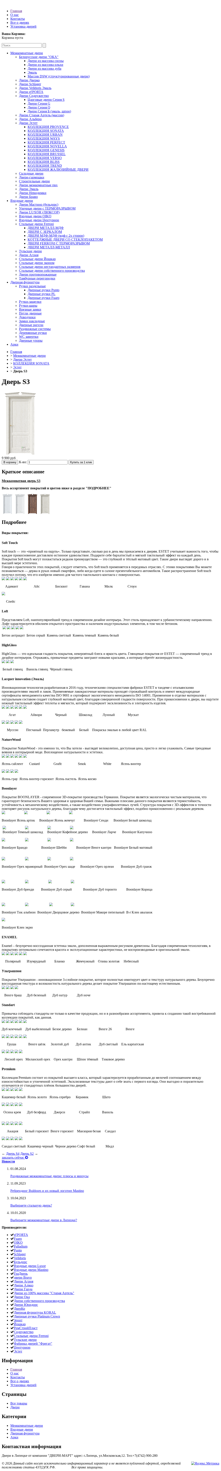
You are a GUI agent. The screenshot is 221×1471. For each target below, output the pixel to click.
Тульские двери (25, 1339)
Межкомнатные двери (29, 355)
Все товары (18, 1403)
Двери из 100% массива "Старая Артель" (44, 1293)
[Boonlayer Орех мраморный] (3, 859)
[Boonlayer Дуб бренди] (3, 882)
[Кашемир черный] (7, 1139)
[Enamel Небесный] (25, 954)
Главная (16, 11)
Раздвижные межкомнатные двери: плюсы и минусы (49, 1176)
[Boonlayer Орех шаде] (26, 859)
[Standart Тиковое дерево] (20, 1052)
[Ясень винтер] (25, 756)
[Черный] (12, 707)
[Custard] (7, 756)
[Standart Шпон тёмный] (16, 1052)
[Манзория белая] (16, 1124)
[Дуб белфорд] (7, 1105)
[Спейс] (3, 594)
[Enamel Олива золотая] (20, 954)
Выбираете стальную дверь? (31, 1205)
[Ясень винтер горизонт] (7, 771)
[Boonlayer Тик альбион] (3, 905)
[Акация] (3, 1124)
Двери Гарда (23, 1289)
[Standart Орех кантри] (12, 1052)
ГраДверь (21, 1273)
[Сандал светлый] (3, 1139)
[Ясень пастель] (12, 771)
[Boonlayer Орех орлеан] (49, 859)
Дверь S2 (27, 1153)
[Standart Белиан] (16, 1022)
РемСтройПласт (26, 1328)
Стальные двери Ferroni (31, 1336)
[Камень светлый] (13, 628)
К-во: (23, 462)
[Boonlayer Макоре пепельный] (51, 905)
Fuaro (18, 1238)
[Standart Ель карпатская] (25, 1037)
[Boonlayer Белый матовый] (71, 840)
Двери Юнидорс (26, 1305)
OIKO (18, 1242)
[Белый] (16, 722)
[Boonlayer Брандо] (3, 840)
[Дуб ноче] (16, 988)
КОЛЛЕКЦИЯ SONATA (31, 363)
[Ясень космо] (16, 771)
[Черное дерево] (12, 1139)
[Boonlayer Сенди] (48, 813)
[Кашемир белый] (3, 1090)
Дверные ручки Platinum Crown (37, 1316)
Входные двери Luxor (30, 1266)
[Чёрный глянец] (12, 662)
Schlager (20, 1254)
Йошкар (20, 1324)
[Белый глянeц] (3, 662)
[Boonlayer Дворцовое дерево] (26, 905)
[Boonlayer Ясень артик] (3, 813)
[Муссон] (3, 722)
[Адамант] (3, 579)
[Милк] (20, 579)
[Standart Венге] (25, 1022)
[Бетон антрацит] (4, 628)
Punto (18, 1250)
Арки (14, 1437)
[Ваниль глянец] (7, 662)
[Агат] (3, 707)
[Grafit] (12, 756)
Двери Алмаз (23, 1285)
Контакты (17, 19)
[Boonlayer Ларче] (49, 828)
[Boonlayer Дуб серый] (26, 882)
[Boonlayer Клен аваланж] (72, 905)
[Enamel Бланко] (12, 954)
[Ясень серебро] (12, 1090)
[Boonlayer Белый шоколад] (71, 813)
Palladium (20, 1246)
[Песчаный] (7, 722)
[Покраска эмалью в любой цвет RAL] (20, 722)
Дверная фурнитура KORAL (35, 1312)
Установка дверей (23, 26)
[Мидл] (20, 1139)
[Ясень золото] (7, 1090)
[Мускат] (25, 707)
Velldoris (20, 1258)
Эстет (17, 367)
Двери (15, 1407)
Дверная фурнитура (24, 1433)
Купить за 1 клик (81, 462)
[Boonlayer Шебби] (26, 840)
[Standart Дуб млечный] (3, 1022)
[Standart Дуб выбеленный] (7, 1022)
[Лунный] (20, 707)
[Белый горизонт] (7, 1124)
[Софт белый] (16, 1139)
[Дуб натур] (12, 988)
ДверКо (19, 1308)
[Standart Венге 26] (20, 1022)
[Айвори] (7, 707)
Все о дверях (19, 22)
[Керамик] (16, 1090)
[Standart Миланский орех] (7, 1052)
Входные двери (21, 1429)
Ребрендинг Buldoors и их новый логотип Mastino (47, 1191)
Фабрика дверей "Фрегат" (33, 1343)
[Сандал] (20, 1124)
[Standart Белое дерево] (12, 1022)
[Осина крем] (3, 1105)
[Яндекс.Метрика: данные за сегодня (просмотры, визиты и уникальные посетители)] (205, 1463)
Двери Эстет (22, 359)
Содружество (23, 1332)
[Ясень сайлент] (3, 756)
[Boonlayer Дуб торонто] (50, 882)
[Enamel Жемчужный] (16, 954)
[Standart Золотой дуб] (12, 1037)
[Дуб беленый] (7, 988)
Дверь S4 (12, 1153)
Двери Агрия (23, 1281)
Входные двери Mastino (31, 1270)
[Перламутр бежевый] (12, 722)
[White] (20, 756)
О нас (14, 15)
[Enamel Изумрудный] (7, 954)
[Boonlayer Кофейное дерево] (26, 828)
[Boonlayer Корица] (72, 882)
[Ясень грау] (3, 771)
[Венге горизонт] (12, 1124)
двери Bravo (23, 1277)
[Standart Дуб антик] (16, 1037)
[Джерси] (12, 1105)
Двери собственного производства (39, 1301)
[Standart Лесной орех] (3, 1052)
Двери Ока (22, 1297)
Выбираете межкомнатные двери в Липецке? (43, 1220)
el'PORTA (21, 1235)
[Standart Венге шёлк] (7, 1037)
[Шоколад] (16, 707)
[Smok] (16, 756)
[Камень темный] (17, 628)
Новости (8, 1161)
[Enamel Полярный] (3, 954)
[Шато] (20, 1090)
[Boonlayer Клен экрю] (3, 920)
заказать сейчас (13, 1157)
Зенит (18, 1320)
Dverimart (63, 1467)
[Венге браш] (3, 988)
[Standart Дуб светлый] (20, 1037)
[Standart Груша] (3, 1037)
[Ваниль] (20, 1105)
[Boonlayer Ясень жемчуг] (26, 813)
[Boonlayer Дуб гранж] (71, 859)
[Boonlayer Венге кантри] (49, 840)
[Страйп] (16, 1105)
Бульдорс (20, 1262)
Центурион (22, 1347)
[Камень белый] (21, 628)
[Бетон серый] (8, 628)
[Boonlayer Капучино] (71, 828)
